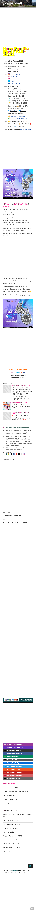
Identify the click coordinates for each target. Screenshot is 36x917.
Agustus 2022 (23, 438)
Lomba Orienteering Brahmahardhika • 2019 (18, 792)
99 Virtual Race (25, 129)
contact (6, 870)
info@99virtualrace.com (18, 116)
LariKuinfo (12, 3)
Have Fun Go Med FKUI (18, 443)
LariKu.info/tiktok (13, 778)
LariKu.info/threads (14, 750)
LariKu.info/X (12, 760)
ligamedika (14, 76)
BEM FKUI (24, 440)
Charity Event (25, 430)
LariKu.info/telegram (14, 766)
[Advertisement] (18, 25)
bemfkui (13, 79)
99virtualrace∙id (15, 74)
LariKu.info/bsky (13, 763)
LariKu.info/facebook (14, 754)
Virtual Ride (11, 433)
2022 (17, 430)
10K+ (12, 430)
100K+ (8, 430)
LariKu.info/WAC (13, 757)
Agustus (13, 438)
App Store (23, 111)
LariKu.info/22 (18, 370)
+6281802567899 (21, 118)
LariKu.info (15, 870)
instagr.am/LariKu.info (15, 747)
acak (25, 872)
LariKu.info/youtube (14, 772)
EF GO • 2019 (7, 803)
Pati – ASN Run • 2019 (10, 795)
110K (7, 436)
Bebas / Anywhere (13, 440)
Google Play (13, 111)
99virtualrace (15, 83)
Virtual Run (21, 433)
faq (15, 872)
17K (11, 436)
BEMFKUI (13, 81)
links (28, 870)
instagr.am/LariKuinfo (15, 744)
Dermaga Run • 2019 (10, 799)
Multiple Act (21, 432)
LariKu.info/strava (13, 769)
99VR (7, 438)
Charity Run (10, 432)
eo (12, 872)
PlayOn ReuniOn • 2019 (10, 788)
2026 (23, 870)
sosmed (6, 872)
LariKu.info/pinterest (14, 775)
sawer (20, 872)
